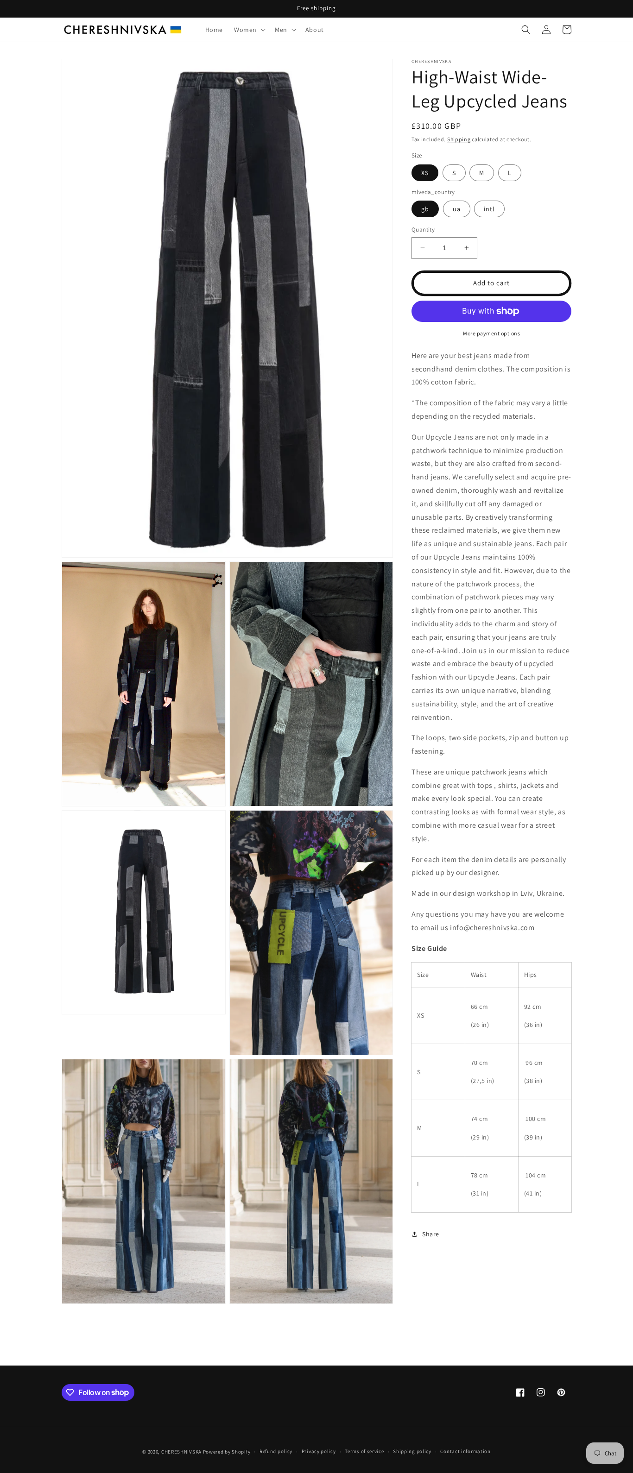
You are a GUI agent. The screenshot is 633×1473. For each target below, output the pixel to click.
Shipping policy (412, 1451)
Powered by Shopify (227, 1451)
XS (425, 173)
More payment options (491, 333)
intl (489, 209)
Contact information (465, 1451)
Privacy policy (319, 1451)
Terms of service (364, 1451)
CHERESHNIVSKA (181, 1451)
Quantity (423, 229)
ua (457, 209)
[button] (248, 29)
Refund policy (276, 1451)
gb (425, 209)
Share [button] (430, 1234)
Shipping (459, 139)
